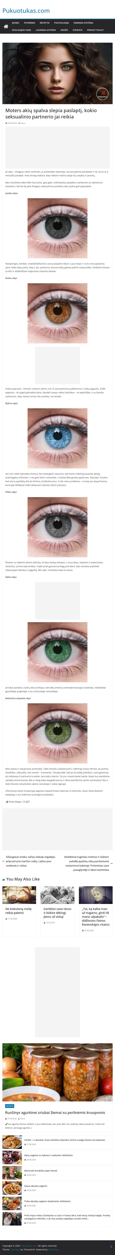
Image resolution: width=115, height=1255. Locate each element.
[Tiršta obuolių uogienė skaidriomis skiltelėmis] (12, 1203)
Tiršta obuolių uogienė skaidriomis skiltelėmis (47, 1201)
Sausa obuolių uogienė (35, 1186)
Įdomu (15, 22)
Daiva (23, 123)
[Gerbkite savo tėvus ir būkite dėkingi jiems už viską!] (57, 888)
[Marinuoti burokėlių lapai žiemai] (12, 1173)
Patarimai (29, 22)
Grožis (64, 30)
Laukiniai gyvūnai (46, 30)
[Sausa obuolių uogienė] (12, 1188)
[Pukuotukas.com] (6, 26)
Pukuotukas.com (26, 10)
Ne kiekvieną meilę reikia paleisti (18, 911)
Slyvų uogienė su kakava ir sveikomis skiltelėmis (48, 1155)
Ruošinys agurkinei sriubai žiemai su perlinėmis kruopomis (55, 1112)
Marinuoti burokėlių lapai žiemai (40, 1170)
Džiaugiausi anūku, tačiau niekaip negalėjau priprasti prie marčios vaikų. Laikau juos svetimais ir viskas (30, 861)
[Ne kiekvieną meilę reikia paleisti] (19, 888)
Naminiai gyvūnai (83, 22)
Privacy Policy (95, 30)
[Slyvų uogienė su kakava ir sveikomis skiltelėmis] (12, 1157)
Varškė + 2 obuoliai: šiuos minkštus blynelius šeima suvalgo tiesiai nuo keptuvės (64, 1140)
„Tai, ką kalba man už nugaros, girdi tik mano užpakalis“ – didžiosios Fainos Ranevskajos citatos (96, 916)
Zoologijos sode (21, 30)
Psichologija (61, 22)
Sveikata (77, 30)
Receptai (44, 22)
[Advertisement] (57, 148)
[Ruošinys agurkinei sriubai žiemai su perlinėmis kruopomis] (57, 1072)
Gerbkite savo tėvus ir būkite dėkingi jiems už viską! (57, 913)
